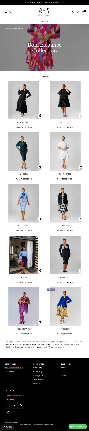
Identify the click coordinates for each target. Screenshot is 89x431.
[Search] (11, 12)
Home (6, 28)
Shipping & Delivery (39, 376)
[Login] (78, 12)
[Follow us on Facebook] (8, 405)
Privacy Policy (37, 368)
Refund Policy (37, 372)
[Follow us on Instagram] (20, 405)
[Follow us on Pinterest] (8, 412)
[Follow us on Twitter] (14, 405)
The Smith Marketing (47, 424)
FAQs (63, 372)
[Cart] (83, 12)
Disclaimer (36, 384)
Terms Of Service (38, 380)
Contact (63, 376)
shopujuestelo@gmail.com (14, 368)
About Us (64, 368)
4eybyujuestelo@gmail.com (14, 395)
